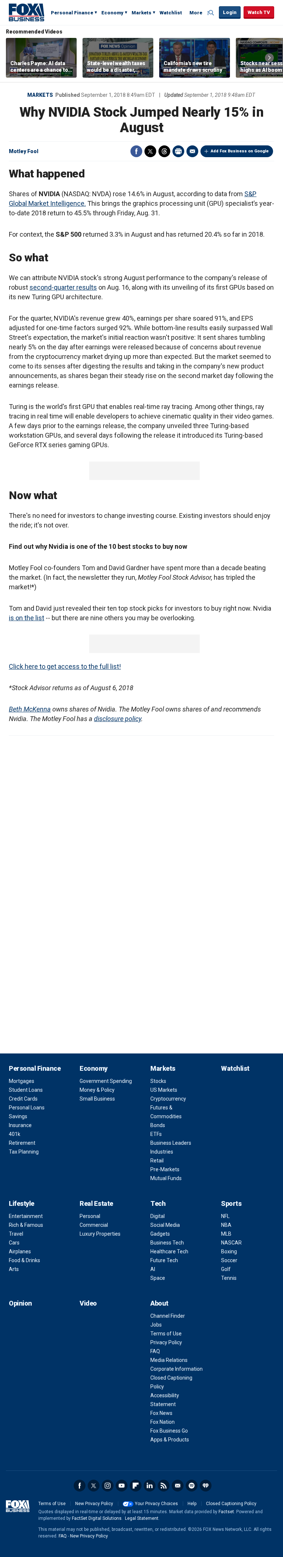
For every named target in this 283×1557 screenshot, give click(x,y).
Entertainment (26, 1216)
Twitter (150, 151)
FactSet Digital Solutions (97, 1518)
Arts (14, 1269)
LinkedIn (150, 1485)
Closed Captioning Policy (231, 1503)
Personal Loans (27, 1108)
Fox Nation (162, 1422)
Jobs (156, 1325)
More (195, 12)
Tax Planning (24, 1152)
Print (178, 151)
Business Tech (167, 1243)
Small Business (97, 1099)
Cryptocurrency (168, 1099)
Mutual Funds (166, 1178)
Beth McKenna (30, 709)
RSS (164, 1485)
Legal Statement (141, 1518)
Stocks (158, 1081)
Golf (226, 1269)
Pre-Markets (164, 1169)
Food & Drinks (24, 1260)
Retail (157, 1161)
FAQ (155, 1351)
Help (192, 1503)
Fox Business (26, 12)
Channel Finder (167, 1316)
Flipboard (136, 1485)
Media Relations (169, 1360)
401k (14, 1134)
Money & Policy (97, 1090)
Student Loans (26, 1090)
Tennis (229, 1278)
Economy (112, 12)
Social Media (165, 1225)
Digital (157, 1216)
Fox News (161, 1413)
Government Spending (106, 1081)
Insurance (20, 1125)
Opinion (20, 1303)
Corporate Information (176, 1369)
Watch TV (259, 12)
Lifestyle (21, 1203)
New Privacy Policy (94, 1503)
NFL (225, 1216)
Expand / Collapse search (211, 13)
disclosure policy (117, 719)
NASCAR (231, 1243)
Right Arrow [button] (269, 57)
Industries (161, 1152)
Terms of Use (166, 1334)
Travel (16, 1234)
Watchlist (171, 12)
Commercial (94, 1225)
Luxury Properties (100, 1234)
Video (88, 1303)
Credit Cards (23, 1099)
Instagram (107, 1485)
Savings (18, 1116)
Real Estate (96, 1203)
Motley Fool (23, 151)
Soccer (229, 1260)
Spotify (192, 1485)
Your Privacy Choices (156, 1503)
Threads (164, 151)
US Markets (163, 1090)
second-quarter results (63, 287)
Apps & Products (169, 1440)
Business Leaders (170, 1143)
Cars (14, 1243)
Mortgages (21, 1081)
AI (152, 1269)
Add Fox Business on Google (240, 151)
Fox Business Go (169, 1431)
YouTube (121, 1485)
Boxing (229, 1251)
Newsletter (178, 1485)
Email (192, 151)
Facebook (136, 151)
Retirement (22, 1143)
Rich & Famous (26, 1225)
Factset (226, 1511)
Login (230, 12)
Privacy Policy (166, 1342)
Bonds (157, 1125)
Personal (90, 1216)
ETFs (156, 1134)
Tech (157, 1203)
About (159, 1303)
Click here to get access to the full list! (65, 666)
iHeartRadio (206, 1485)
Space (157, 1278)
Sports (231, 1203)
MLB (226, 1234)
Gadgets (160, 1234)
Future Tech (164, 1260)
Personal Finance (72, 12)
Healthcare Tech (169, 1251)
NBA (226, 1225)
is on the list (26, 618)
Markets (141, 12)
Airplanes (20, 1251)
